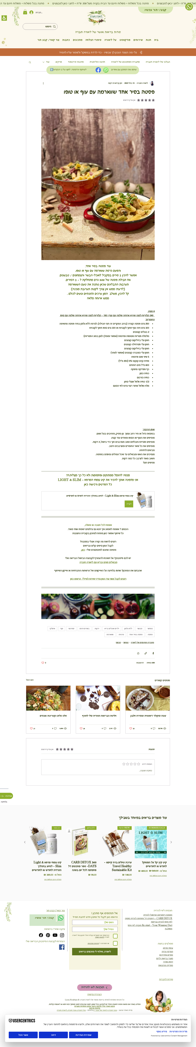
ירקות (97, 648)
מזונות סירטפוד (76, 62)
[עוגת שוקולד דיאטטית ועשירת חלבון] (148, 718)
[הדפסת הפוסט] (138, 673)
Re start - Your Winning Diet (156, 945)
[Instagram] (62, 955)
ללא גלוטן (128, 648)
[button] (148, 40)
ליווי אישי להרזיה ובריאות (161, 941)
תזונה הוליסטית (97, 62)
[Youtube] (55, 955)
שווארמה (109, 654)
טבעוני (139, 648)
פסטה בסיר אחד (136, 654)
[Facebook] (41, 955)
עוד (47, 62)
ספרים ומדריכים (166, 975)
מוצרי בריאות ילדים (164, 978)
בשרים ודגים (84, 648)
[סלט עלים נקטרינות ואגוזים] (48, 718)
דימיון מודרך (168, 981)
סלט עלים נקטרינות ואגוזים (53, 735)
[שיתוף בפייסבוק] (153, 673)
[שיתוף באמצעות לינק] (145, 673)
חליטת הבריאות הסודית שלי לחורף (99, 735)
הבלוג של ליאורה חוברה (158, 62)
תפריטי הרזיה (167, 971)
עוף (61, 648)
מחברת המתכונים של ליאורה (125, 62)
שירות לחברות (166, 999)
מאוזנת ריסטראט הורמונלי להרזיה (157, 935)
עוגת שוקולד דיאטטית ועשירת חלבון (148, 735)
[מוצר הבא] (25, 862)
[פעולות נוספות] (43, 83)
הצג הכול (30, 700)
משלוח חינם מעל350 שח (158, 895)
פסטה (150, 654)
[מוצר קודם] (171, 862)
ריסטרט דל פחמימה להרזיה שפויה (139, 938)
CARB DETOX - (163, 938)
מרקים (59, 62)
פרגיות (121, 654)
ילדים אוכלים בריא (111, 648)
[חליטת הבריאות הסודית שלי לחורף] (98, 718)
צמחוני (150, 648)
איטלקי (52, 648)
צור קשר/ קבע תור (55, 930)
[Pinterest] (48, 955)
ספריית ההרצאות (165, 985)
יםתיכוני (71, 648)
